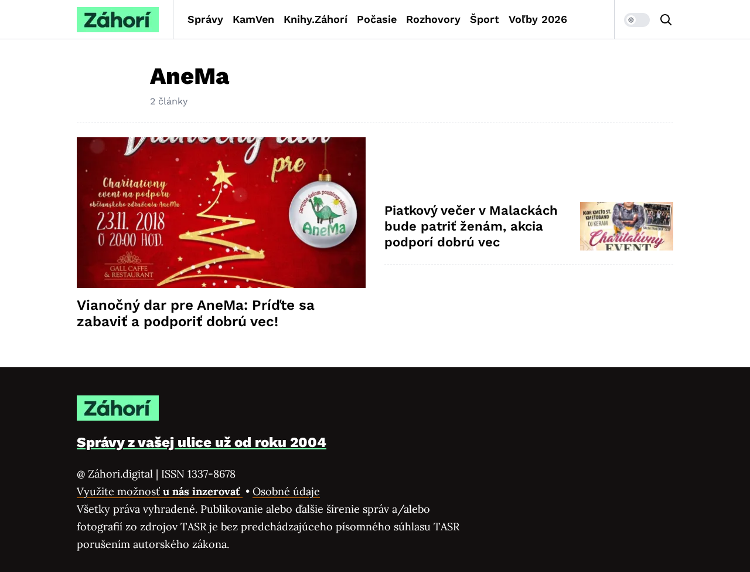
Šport (484, 19)
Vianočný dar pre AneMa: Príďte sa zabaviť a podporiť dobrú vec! (196, 313)
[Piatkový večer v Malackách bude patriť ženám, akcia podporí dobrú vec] (626, 226)
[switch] (637, 20)
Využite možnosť (160, 491)
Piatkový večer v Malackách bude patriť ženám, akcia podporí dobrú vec (471, 226)
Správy (205, 19)
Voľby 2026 (538, 19)
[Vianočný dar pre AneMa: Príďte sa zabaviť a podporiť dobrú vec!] (221, 212)
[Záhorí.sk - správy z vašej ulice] (118, 19)
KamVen (253, 19)
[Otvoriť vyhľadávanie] (666, 20)
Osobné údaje (286, 491)
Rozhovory (433, 19)
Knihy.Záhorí (315, 19)
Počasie (377, 19)
